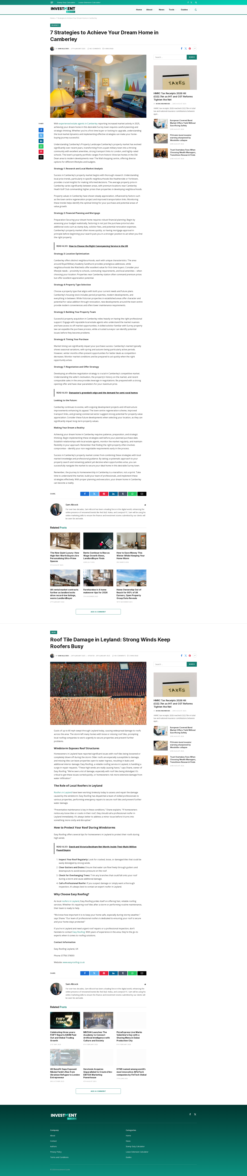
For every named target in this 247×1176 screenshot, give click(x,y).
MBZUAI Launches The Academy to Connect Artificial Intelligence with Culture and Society (96, 1036)
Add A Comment (98, 612)
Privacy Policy (56, 1152)
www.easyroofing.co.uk (74, 962)
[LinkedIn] (41, 141)
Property (55, 25)
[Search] (196, 2)
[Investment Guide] (63, 10)
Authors (53, 1146)
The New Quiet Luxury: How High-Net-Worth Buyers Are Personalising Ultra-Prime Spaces (64, 556)
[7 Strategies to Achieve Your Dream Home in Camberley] (98, 86)
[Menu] (52, 2)
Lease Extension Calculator (89, 2)
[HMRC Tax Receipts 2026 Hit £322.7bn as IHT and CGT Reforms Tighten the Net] (175, 77)
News (161, 9)
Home (139, 9)
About (149, 9)
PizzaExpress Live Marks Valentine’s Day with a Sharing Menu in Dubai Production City (129, 1036)
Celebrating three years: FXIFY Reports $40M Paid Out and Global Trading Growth (63, 1036)
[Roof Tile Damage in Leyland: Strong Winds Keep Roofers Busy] (98, 693)
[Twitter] (41, 135)
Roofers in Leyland (63, 792)
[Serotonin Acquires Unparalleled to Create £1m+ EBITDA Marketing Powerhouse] (98, 1057)
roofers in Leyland (70, 901)
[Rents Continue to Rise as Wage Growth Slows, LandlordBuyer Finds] (98, 541)
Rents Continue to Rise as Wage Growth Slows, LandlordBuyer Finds (96, 555)
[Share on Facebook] (181, 48)
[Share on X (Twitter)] (186, 48)
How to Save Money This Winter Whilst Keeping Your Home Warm (131, 555)
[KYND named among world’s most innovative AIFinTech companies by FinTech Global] (131, 1057)
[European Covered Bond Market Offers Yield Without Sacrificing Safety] (161, 124)
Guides (184, 9)
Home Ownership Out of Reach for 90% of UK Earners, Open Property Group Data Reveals (129, 593)
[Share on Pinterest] (190, 48)
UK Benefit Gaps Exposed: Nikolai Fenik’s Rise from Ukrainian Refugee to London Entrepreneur (65, 1073)
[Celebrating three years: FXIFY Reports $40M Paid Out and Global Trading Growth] (65, 1020)
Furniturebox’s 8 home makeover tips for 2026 (95, 591)
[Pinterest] (41, 152)
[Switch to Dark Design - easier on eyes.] (195, 10)
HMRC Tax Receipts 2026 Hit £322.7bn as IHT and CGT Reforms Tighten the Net (173, 96)
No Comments (95, 49)
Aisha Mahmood (163, 104)
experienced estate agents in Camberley (78, 123)
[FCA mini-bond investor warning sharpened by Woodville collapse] (161, 138)
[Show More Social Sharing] (195, 48)
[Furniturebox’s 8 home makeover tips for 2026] (98, 578)
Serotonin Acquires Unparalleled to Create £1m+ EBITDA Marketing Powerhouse (97, 1073)
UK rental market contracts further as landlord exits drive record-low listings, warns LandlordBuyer (64, 593)
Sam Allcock (63, 49)
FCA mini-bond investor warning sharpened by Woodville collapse (180, 137)
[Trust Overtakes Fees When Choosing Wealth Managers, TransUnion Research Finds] (161, 153)
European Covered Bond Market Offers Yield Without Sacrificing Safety (183, 123)
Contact (53, 1141)
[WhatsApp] (41, 146)
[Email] (41, 157)
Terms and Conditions (59, 1157)
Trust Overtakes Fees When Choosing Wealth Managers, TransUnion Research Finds (183, 152)
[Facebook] (41, 130)
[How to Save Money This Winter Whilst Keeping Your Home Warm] (131, 541)
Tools (171, 9)
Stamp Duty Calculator (66, 2)
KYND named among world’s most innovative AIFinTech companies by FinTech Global (131, 1072)
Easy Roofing (78, 932)
